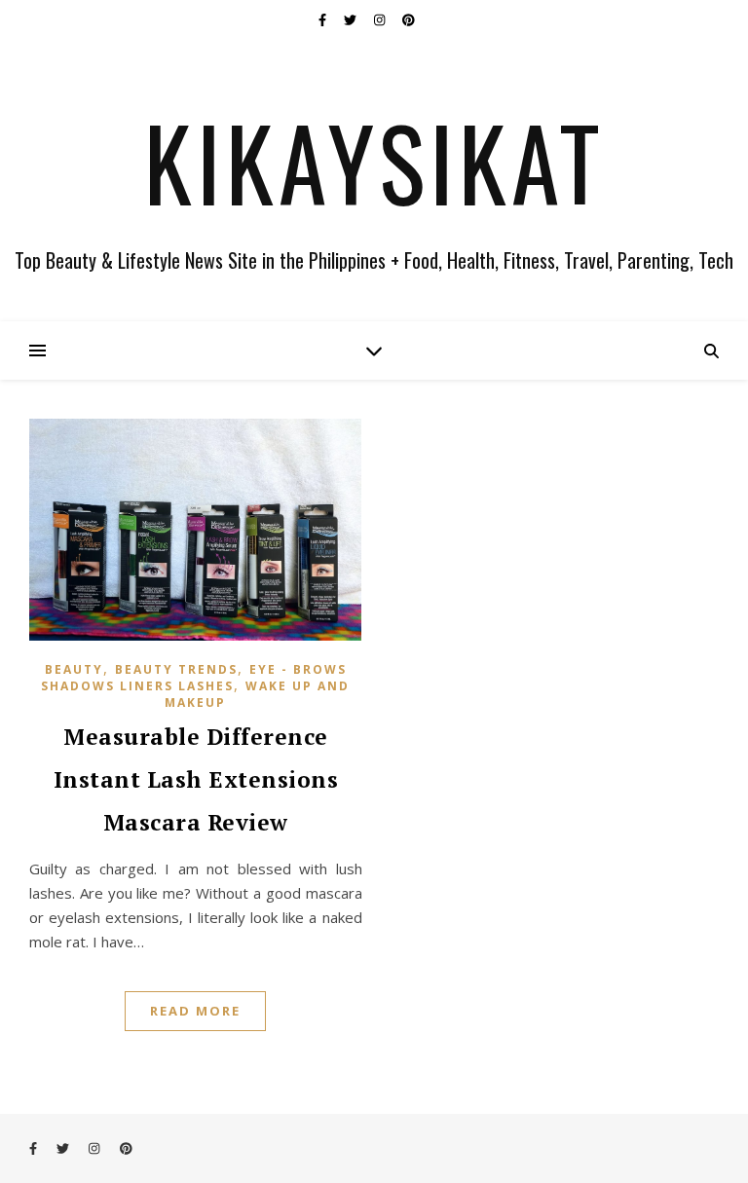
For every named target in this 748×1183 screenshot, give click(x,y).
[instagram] (381, 19)
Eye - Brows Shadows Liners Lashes (194, 677)
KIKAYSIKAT (374, 162)
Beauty (74, 669)
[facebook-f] (323, 19)
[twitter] (351, 19)
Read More (195, 1010)
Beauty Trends (176, 669)
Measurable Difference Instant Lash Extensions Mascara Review (196, 779)
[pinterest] (408, 19)
